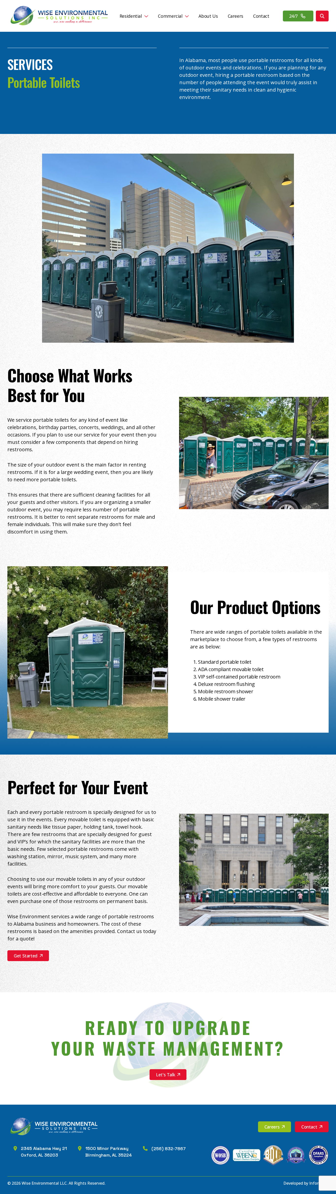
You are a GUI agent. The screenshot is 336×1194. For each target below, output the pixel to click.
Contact (261, 16)
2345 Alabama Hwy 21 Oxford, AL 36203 (44, 1152)
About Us (208, 16)
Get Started (25, 956)
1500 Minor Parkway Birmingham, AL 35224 (108, 1152)
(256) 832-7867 (169, 1148)
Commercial (170, 16)
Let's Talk (165, 1075)
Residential (131, 16)
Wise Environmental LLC (44, 1183)
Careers (235, 16)
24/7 (294, 16)
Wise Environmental (60, 16)
